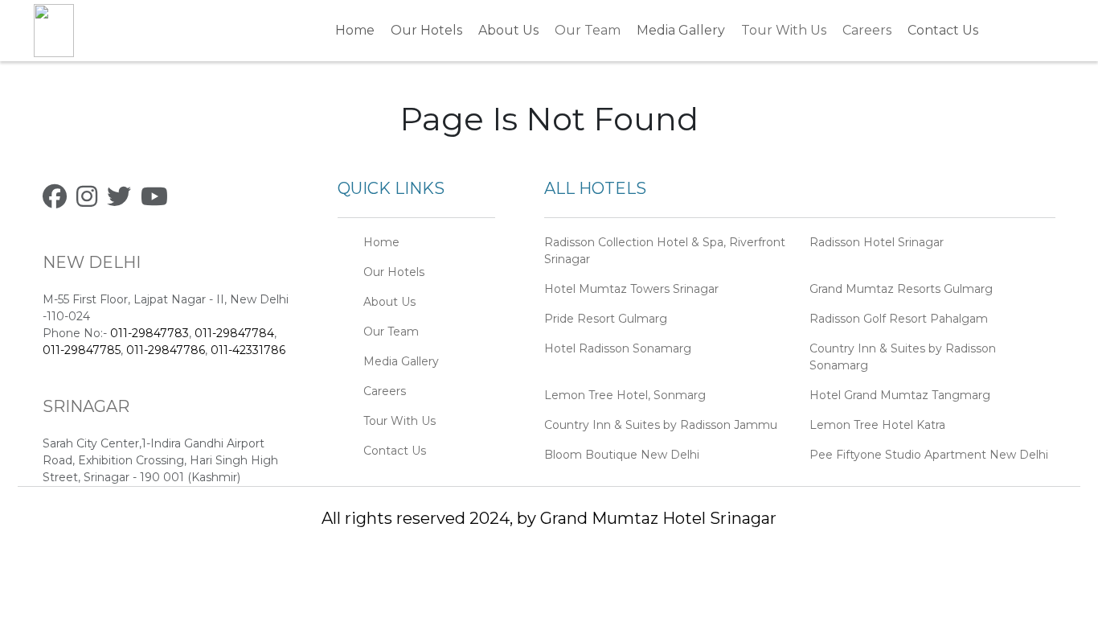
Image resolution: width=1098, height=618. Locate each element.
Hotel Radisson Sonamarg (617, 348)
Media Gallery (681, 30)
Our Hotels (426, 30)
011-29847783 (149, 333)
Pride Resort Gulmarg (605, 318)
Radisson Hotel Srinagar (876, 242)
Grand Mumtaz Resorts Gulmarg (901, 289)
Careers (866, 30)
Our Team (588, 30)
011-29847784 (234, 333)
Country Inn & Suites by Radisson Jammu (660, 425)
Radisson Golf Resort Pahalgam (898, 318)
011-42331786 (248, 350)
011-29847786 (165, 350)
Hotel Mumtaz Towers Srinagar (631, 289)
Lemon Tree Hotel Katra (877, 425)
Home (355, 30)
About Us (508, 30)
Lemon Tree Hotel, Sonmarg (625, 395)
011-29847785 (82, 350)
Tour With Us (783, 30)
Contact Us (942, 30)
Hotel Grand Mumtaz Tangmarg (899, 395)
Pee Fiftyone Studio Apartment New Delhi (928, 454)
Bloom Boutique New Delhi (621, 454)
